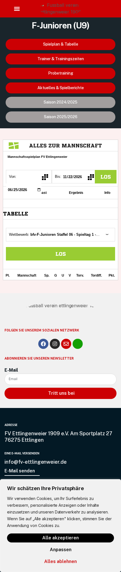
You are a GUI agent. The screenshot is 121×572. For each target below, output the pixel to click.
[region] (60, 525)
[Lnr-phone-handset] (78, 344)
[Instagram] (55, 344)
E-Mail (11, 370)
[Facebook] (43, 344)
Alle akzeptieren (60, 537)
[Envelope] (66, 344)
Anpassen (60, 549)
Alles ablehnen (60, 561)
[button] (16, 9)
